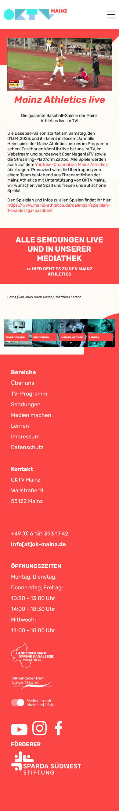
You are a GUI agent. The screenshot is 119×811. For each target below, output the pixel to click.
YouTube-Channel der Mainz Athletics (71, 164)
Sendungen (26, 404)
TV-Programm (29, 393)
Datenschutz (27, 447)
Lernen (20, 425)
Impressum (25, 436)
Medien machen (31, 415)
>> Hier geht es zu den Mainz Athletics (59, 271)
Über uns (22, 383)
